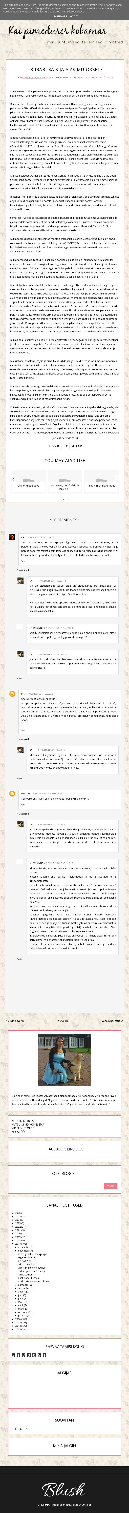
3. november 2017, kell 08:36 (47, 793)
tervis (94, 77)
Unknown (26, 793)
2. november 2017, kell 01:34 (52, 749)
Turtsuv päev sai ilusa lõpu (31, 1271)
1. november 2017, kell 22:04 (40, 693)
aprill (20, 1305)
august (22, 1291)
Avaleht (64, 1020)
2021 (18, 1230)
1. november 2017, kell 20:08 (39, 537)
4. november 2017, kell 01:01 (52, 824)
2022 (18, 1226)
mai (20, 1301)
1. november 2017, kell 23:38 (58, 628)
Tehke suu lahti (25, 1274)
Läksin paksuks (25, 1264)
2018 (18, 1240)
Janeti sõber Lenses (28, 1278)
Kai (31, 580)
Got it (74, 16)
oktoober (23, 1284)
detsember (24, 1247)
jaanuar (22, 1315)
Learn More (59, 16)
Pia (22, 537)
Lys (23, 693)
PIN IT (79, 446)
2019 (18, 1237)
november (23, 1250)
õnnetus (108, 77)
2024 (18, 1219)
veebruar (23, 1312)
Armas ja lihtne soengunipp (32, 1254)
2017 (18, 1243)
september (24, 1288)
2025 (18, 1216)
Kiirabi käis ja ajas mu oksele (33, 1281)
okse (87, 77)
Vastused (24, 569)
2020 (18, 1233)
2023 (18, 1223)
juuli (20, 1295)
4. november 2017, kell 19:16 (58, 863)
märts (21, 1308)
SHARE (55, 446)
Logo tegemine (20, 1428)
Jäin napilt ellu (24, 1260)
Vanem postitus (111, 1021)
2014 (18, 1325)
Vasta (23, 561)
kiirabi (80, 77)
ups (100, 77)
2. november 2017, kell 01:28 (52, 654)
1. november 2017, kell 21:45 (52, 580)
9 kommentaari (63, 77)
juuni (20, 1298)
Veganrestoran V (26, 1257)
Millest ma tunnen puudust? (32, 1267)
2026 (18, 1212)
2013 (18, 1329)
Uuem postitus (16, 1020)
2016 (18, 1319)
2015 (18, 1322)
